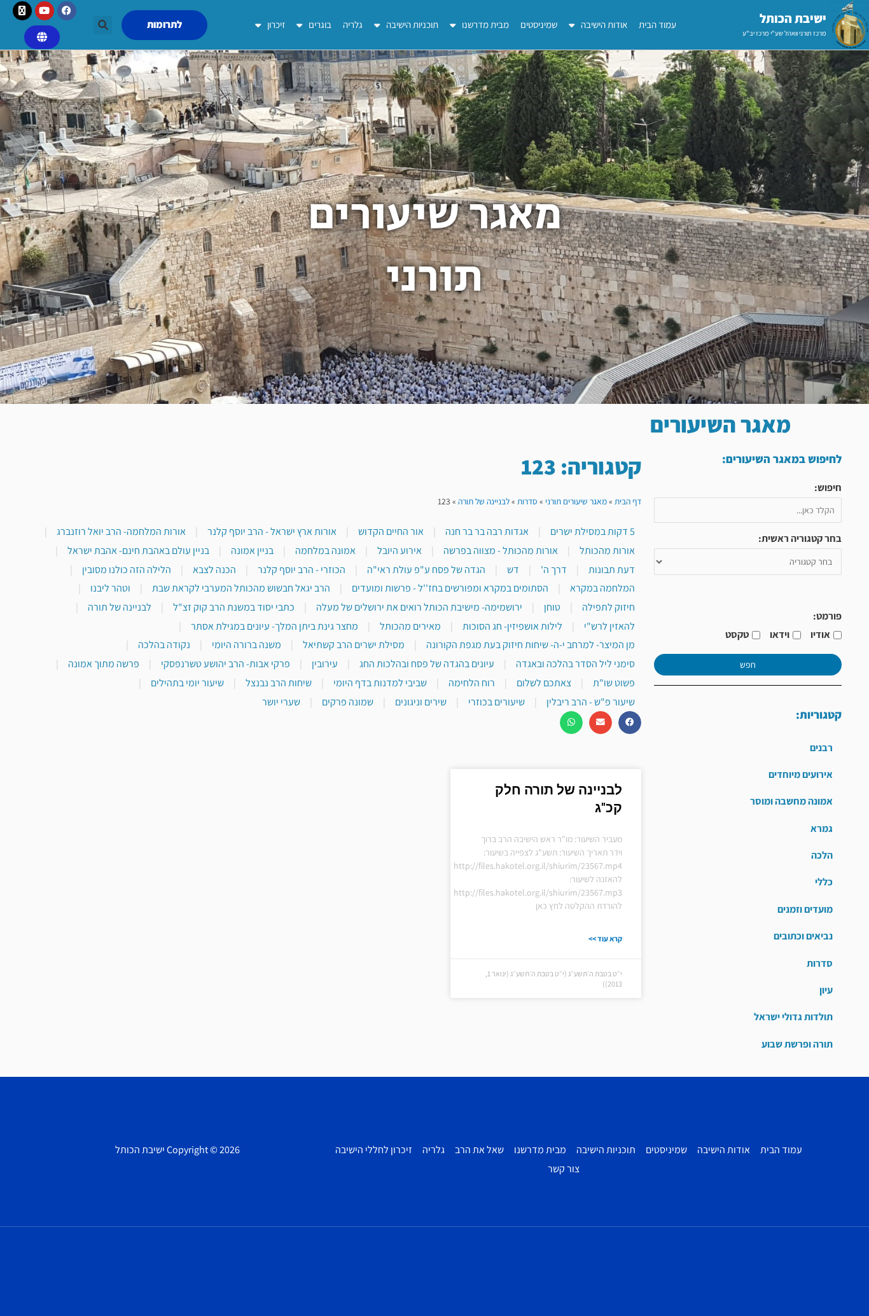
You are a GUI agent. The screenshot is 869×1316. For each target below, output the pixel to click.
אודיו (820, 634)
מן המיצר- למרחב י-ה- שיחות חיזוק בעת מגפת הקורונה (530, 644)
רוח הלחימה (471, 682)
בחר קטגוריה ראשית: (800, 538)
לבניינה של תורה (484, 501)
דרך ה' (554, 569)
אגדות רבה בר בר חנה (487, 531)
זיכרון (276, 24)
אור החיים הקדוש (391, 531)
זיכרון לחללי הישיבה (373, 1149)
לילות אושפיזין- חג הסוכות (512, 626)
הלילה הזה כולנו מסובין (126, 569)
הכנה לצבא (214, 569)
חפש (748, 664)
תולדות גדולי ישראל (793, 1016)
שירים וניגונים (421, 702)
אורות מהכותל (607, 550)
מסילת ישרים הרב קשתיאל (354, 644)
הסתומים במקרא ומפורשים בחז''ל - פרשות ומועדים (450, 588)
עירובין (325, 663)
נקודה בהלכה (164, 644)
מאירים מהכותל (410, 626)
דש (513, 569)
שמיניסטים (538, 24)
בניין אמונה (252, 550)
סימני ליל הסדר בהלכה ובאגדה (575, 663)
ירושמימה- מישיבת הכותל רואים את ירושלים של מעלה (419, 607)
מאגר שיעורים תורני (576, 501)
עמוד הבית (657, 24)
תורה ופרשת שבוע (797, 1044)
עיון (826, 990)
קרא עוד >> (605, 938)
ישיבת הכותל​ (793, 18)
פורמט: (827, 616)
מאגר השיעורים (720, 424)
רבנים (821, 747)
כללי (824, 882)
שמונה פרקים (347, 702)
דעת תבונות (611, 569)
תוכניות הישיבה (412, 24)
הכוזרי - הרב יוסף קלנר (301, 569)
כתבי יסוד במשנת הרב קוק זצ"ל (234, 607)
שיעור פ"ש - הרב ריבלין (590, 702)
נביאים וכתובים (803, 936)
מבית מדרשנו (485, 24)
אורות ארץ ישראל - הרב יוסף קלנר (272, 531)
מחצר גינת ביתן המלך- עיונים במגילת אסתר (274, 626)
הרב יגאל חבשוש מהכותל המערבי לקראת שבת (241, 588)
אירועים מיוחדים (800, 774)
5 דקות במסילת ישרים (592, 531)
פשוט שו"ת (614, 682)
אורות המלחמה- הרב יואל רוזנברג (121, 531)
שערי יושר (281, 702)
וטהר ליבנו (110, 588)
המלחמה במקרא (602, 588)
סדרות (820, 963)
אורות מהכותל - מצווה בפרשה (500, 550)
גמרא (821, 828)
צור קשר (564, 1168)
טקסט (737, 634)
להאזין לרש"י (609, 626)
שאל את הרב (479, 1149)
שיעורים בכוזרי (496, 702)
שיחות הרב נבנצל (279, 682)
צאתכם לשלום (544, 682)
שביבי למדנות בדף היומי (380, 682)
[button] (103, 25)
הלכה (822, 855)
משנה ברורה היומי (246, 644)
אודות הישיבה (604, 24)
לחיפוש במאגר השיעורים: (782, 459)
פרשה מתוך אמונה (103, 663)
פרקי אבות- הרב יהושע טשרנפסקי (225, 663)
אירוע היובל (399, 550)
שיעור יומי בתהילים (187, 682)
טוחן (552, 607)
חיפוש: (828, 487)
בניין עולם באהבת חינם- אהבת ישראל (138, 550)
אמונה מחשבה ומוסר (791, 801)
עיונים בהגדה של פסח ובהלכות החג (426, 663)
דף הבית (628, 501)
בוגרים (320, 24)
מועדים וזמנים (805, 909)
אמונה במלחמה (325, 550)
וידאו (779, 634)
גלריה (353, 24)
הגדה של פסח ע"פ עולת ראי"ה (426, 569)
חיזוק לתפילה (608, 607)
